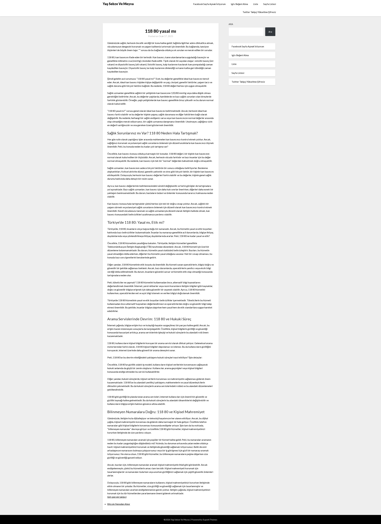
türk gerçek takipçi (117, 496)
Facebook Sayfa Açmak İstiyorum (209, 4)
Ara (231, 24)
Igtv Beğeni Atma (239, 4)
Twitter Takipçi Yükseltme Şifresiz (259, 12)
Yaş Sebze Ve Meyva (118, 4)
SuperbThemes (210, 519)
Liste (255, 4)
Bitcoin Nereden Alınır (118, 504)
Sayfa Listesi (269, 4)
